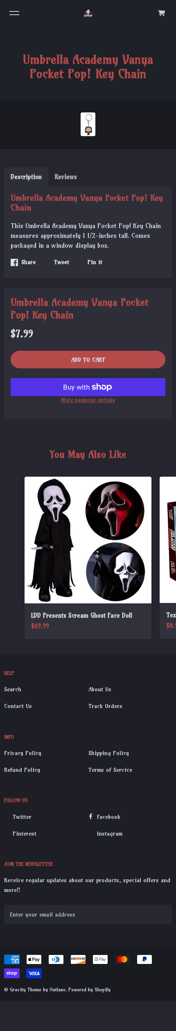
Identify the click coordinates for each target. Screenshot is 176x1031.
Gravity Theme (25, 989)
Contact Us (18, 706)
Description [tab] (26, 177)
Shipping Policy (108, 753)
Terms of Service (110, 769)
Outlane (57, 989)
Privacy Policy (22, 753)
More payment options (88, 400)
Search (12, 689)
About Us (99, 689)
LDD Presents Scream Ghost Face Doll (81, 615)
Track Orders (105, 706)
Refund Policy (22, 769)
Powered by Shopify (89, 989)
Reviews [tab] (66, 177)
